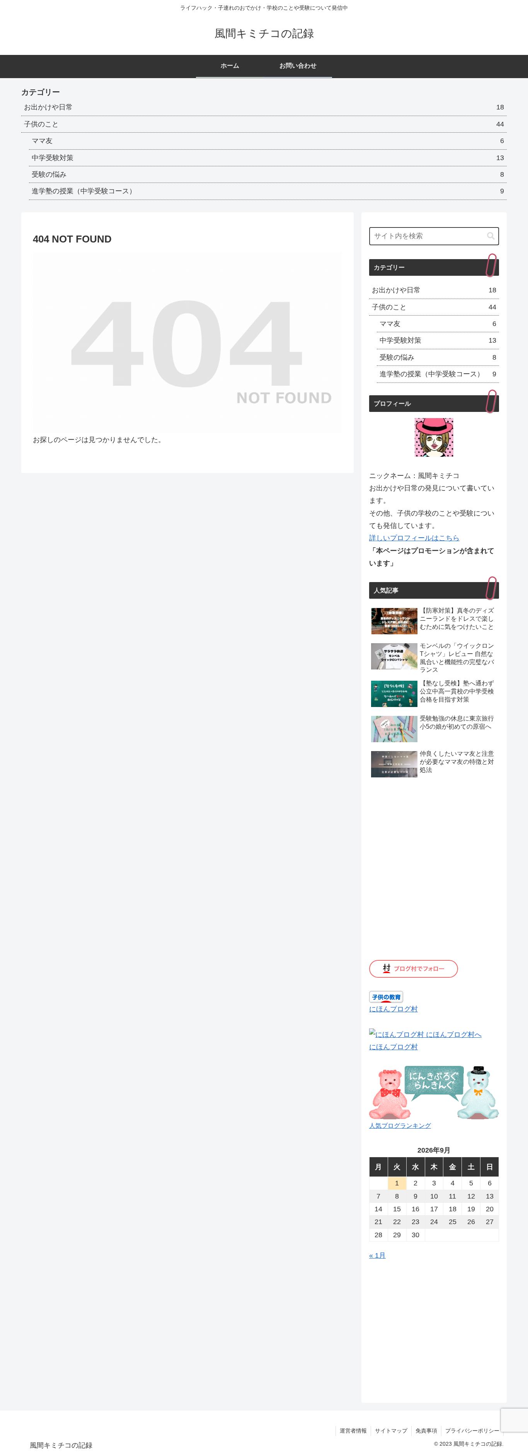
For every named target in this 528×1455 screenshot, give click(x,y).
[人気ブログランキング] (434, 1092)
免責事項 (426, 1431)
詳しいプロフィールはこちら (414, 538)
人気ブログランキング (400, 1125)
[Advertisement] (434, 1328)
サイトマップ (391, 1431)
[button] (491, 236)
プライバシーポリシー (472, 1431)
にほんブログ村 (393, 1009)
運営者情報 (353, 1431)
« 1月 (377, 1255)
